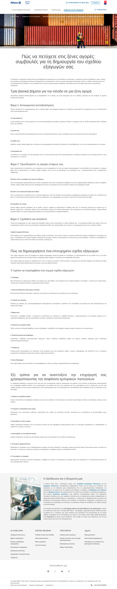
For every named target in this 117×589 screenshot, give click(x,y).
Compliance (49, 585)
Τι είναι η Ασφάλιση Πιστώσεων (20, 10)
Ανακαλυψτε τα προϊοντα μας (20, 554)
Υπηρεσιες (14, 557)
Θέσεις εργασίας (40, 541)
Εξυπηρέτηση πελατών (67, 544)
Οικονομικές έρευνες (41, 538)
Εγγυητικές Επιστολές (41, 10)
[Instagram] (69, 571)
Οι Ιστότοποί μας (40, 545)
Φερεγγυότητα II (90, 535)
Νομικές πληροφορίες (36, 585)
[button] (100, 10)
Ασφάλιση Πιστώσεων (18, 535)
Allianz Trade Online (66, 547)
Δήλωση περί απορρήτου (19, 585)
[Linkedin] (48, 571)
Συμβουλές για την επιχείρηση (73, 10)
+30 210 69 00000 (100, 585)
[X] (55, 571)
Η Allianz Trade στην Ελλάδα (44, 535)
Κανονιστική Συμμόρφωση (93, 538)
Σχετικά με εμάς (56, 10)
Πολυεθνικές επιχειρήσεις (19, 547)
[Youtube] (62, 571)
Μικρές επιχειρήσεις (17, 538)
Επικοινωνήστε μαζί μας (68, 535)
